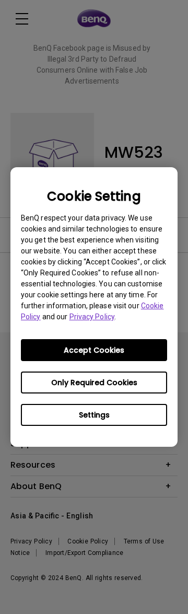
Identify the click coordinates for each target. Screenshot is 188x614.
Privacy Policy (91, 316)
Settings (94, 415)
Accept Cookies (94, 350)
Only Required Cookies (94, 382)
